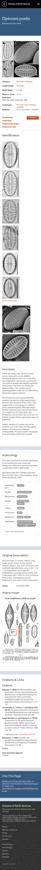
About (4, 833)
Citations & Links (9, 127)
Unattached (22, 496)
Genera (5, 850)
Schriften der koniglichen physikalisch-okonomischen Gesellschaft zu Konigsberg (19, 741)
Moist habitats (23, 501)
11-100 (20, 485)
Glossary (5, 857)
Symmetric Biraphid (24, 81)
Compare (33, 118)
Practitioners (7, 844)
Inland (20, 517)
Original (5, 755)
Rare (19, 512)
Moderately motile (24, 492)
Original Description (10, 124)
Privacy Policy (9, 864)
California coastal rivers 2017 (26, 524)
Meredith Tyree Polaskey (26, 105)
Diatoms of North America (19, 4)
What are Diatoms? (10, 830)
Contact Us (6, 836)
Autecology (7, 120)
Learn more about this (14, 531)
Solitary (20, 508)
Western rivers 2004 (25, 521)
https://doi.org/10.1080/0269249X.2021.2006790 (19, 821)
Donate (5, 839)
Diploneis (10, 18)
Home (4, 827)
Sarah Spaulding (23, 109)
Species (5, 854)
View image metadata (10, 300)
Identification (7, 117)
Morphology (7, 847)
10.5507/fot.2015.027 (27, 734)
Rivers (27, 517)
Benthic (20, 504)
